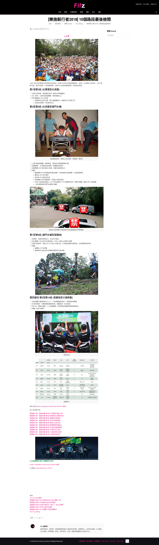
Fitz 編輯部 (35, 29)
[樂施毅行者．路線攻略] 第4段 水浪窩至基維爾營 (46, 427)
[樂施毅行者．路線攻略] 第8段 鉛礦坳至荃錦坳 (45, 418)
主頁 (50, 24)
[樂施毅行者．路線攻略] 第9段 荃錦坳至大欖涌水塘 (46, 416)
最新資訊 (58, 24)
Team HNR (105, 541)
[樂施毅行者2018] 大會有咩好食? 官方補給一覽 (45, 500)
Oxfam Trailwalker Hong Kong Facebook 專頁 (51, 406)
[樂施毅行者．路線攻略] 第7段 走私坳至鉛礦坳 (45, 420)
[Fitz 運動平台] (79, 5)
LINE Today (120, 541)
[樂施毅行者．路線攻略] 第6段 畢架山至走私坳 (45, 423)
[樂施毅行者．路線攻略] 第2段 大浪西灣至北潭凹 (46, 432)
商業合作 (154, 4)
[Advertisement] (67, 482)
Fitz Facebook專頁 (36, 498)
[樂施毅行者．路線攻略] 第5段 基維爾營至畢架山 (46, 425)
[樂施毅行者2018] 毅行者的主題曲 (41, 507)
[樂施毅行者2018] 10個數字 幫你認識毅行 (43, 509)
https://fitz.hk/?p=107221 (44, 468)
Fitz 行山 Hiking (35, 512)
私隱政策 (97, 541)
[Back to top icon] (127, 541)
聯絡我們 (139, 4)
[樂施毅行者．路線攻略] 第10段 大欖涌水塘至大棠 (46, 413)
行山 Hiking (79, 24)
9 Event (112, 541)
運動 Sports (68, 24)
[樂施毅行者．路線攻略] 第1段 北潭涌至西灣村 (45, 434)
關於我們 (90, 541)
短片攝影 (146, 4)
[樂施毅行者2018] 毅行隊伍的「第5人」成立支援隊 (46, 505)
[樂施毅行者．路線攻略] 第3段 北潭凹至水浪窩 (45, 430)
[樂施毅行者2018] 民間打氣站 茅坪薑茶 (42, 502)
